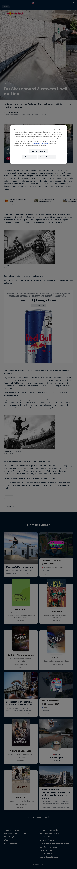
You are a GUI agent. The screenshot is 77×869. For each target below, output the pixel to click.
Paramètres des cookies (38, 151)
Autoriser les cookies (46, 156)
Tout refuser (29, 156)
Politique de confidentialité (39, 143)
